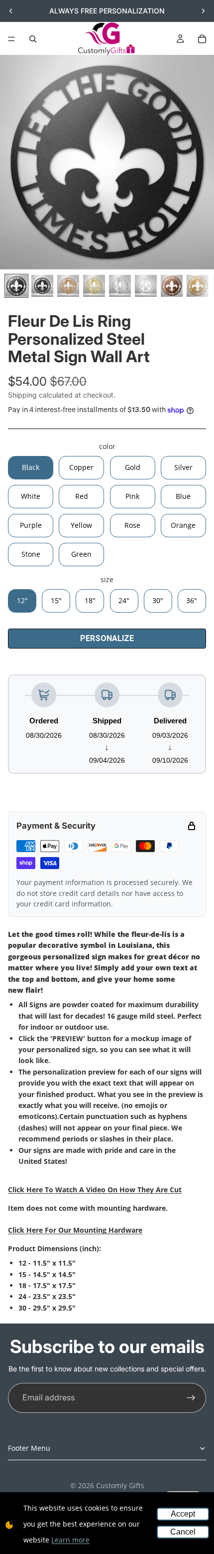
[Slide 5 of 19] (120, 286)
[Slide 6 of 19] (146, 286)
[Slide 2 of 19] (42, 286)
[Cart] (202, 39)
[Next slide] (203, 11)
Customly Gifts (120, 1485)
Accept (183, 1514)
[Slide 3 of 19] (68, 286)
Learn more (70, 1540)
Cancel (183, 1532)
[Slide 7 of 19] (172, 286)
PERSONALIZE (107, 638)
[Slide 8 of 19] (198, 286)
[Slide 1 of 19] (16, 286)
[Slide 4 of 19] (94, 286)
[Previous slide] (11, 11)
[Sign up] (191, 1397)
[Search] (33, 39)
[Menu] (11, 38)
